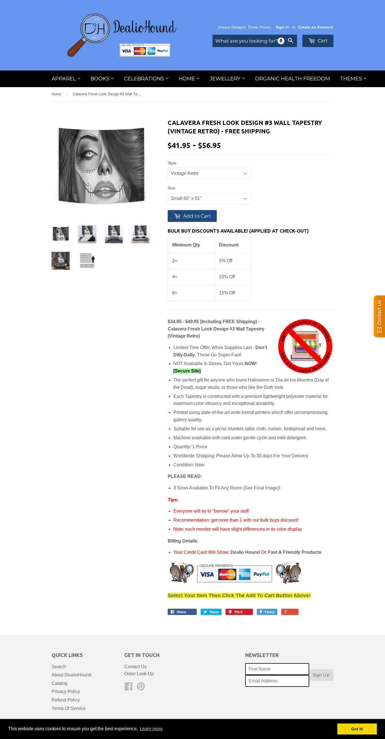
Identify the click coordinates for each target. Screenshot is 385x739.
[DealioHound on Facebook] (128, 688)
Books (100, 79)
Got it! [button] (357, 729)
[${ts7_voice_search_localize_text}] (281, 41)
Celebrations (144, 79)
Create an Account (315, 27)
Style (172, 163)
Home (187, 79)
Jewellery (226, 79)
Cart (322, 40)
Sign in (282, 27)
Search (59, 666)
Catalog (59, 683)
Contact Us (135, 666)
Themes (351, 79)
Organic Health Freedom (292, 79)
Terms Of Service (69, 708)
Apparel (64, 79)
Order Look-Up (139, 673)
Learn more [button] (151, 728)
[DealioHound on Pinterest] (141, 688)
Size (171, 188)
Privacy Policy (66, 691)
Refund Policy (66, 700)
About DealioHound (71, 674)
